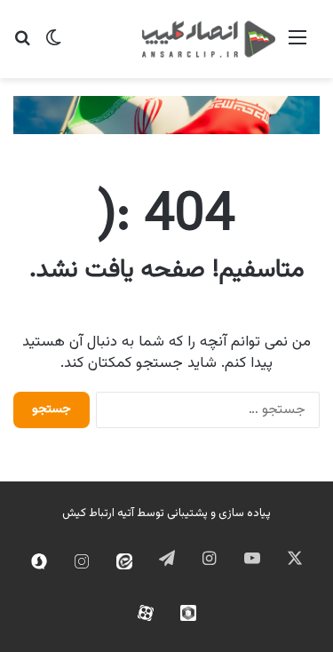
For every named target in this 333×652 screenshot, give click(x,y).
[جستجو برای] (22, 46)
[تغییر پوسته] (53, 46)
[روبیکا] (188, 613)
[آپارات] (145, 613)
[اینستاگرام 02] (81, 561)
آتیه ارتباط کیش (98, 513)
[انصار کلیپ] (208, 39)
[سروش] (39, 561)
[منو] (297, 46)
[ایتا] (124, 561)
